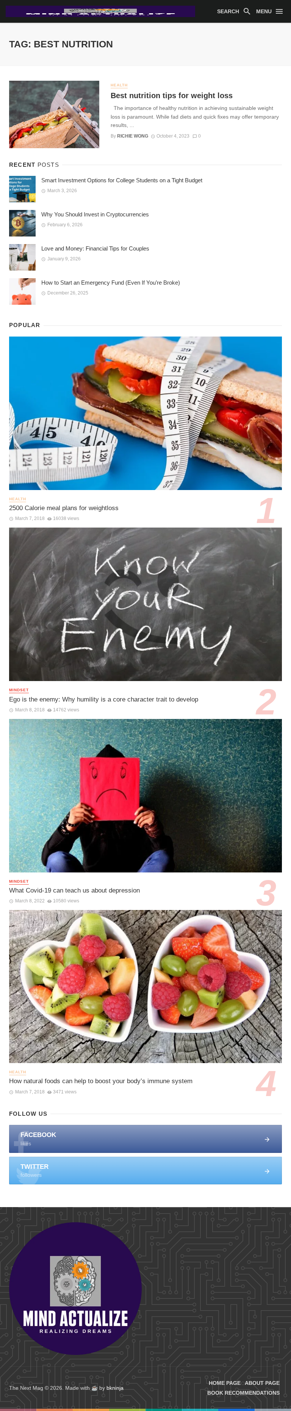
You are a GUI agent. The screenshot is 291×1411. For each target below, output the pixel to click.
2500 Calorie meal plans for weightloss (64, 508)
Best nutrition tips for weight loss (172, 95)
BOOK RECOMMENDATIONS (243, 1393)
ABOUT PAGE (262, 1383)
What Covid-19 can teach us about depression (74, 890)
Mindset (19, 690)
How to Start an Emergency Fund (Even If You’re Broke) (110, 282)
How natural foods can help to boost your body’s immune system (100, 1081)
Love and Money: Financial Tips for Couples (95, 248)
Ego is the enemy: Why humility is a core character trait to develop (103, 699)
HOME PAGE (225, 1383)
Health (119, 85)
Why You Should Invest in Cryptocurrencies (95, 214)
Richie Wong (132, 136)
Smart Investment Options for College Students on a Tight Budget (121, 180)
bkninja (115, 1388)
